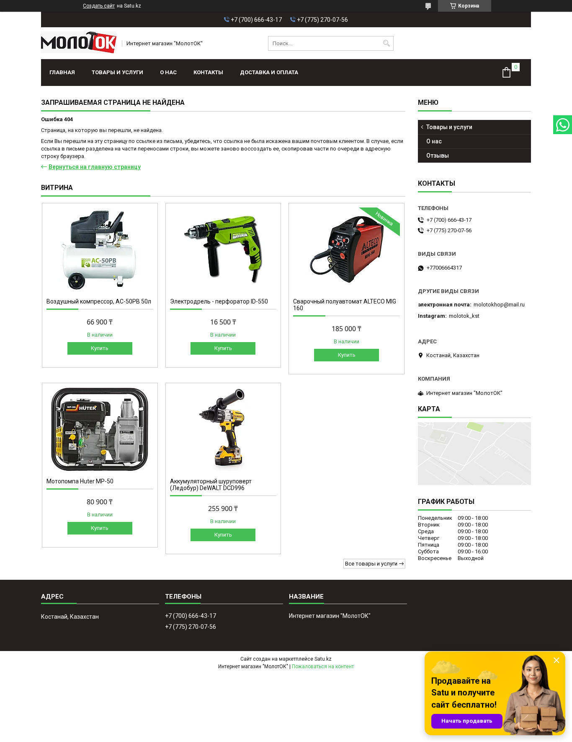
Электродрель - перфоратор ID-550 (219, 301)
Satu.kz (323, 659)
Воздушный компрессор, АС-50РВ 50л (98, 301)
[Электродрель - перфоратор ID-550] (223, 249)
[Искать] (386, 43)
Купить (99, 348)
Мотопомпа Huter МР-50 (79, 481)
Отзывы (437, 155)
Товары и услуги (117, 72)
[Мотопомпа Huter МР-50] (99, 429)
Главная (62, 72)
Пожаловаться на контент (323, 666)
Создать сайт (99, 6)
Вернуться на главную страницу (95, 166)
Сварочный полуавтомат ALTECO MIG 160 (344, 304)
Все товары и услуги (371, 563)
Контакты (208, 72)
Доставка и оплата (269, 72)
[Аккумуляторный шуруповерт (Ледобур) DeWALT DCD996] (223, 429)
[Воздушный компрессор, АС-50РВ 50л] (99, 249)
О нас (168, 72)
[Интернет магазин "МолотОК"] (78, 43)
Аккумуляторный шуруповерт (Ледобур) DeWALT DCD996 (211, 484)
